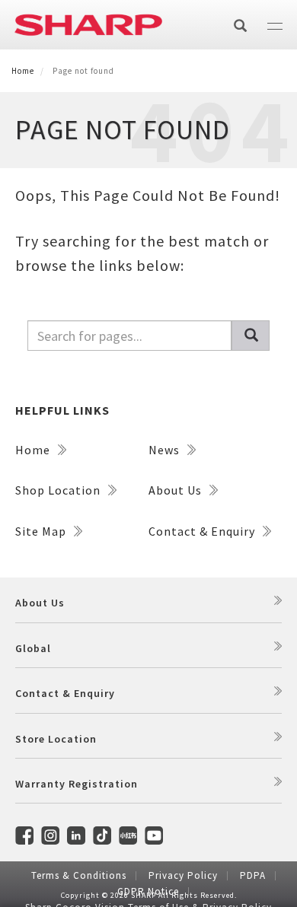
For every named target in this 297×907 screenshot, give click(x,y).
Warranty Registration (76, 784)
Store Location (56, 739)
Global (33, 648)
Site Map (42, 531)
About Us (176, 490)
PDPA (253, 875)
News (165, 449)
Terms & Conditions (78, 875)
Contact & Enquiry (203, 531)
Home (22, 70)
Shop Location (59, 490)
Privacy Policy (183, 875)
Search (251, 335)
